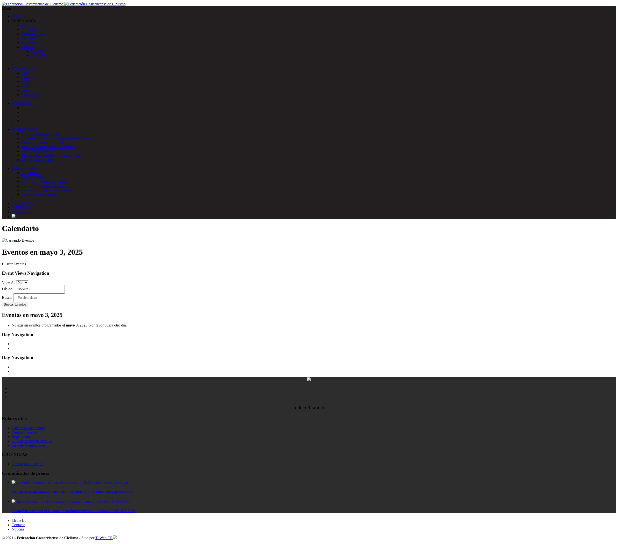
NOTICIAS (21, 207)
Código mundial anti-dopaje (42, 142)
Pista (24, 86)
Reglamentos (31, 43)
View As (8, 282)
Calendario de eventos (28, 428)
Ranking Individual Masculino (44, 186)
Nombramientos (33, 34)
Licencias (19, 520)
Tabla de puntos (33, 177)
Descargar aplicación (27, 464)
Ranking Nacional (25, 168)
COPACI (38, 56)
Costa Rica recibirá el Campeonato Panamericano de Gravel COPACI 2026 (73, 511)
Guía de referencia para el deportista (48, 147)
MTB (25, 82)
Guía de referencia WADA (32, 441)
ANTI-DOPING (24, 129)
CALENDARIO (24, 203)
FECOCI (38, 51)
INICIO (18, 16)
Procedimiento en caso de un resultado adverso (56, 138)
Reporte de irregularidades (41, 134)
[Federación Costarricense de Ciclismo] (64, 4)
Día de (7, 289)
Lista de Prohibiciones (28, 445)
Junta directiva (32, 29)
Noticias (18, 529)
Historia (27, 25)
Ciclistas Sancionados (37, 160)
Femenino (28, 77)
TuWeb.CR (104, 538)
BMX (25, 90)
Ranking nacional (25, 432)
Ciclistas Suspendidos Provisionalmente (51, 155)
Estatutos (28, 47)
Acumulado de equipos (38, 194)
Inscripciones (22, 212)
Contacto (18, 525)
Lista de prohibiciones (38, 151)
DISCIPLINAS (23, 69)
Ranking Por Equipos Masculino (46, 190)
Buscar (7, 297)
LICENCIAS (22, 103)
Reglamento (30, 173)
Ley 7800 (28, 38)
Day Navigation (17, 334)
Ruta (24, 73)
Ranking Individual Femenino (44, 181)
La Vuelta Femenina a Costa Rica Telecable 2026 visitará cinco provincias (72, 492)
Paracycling (30, 95)
